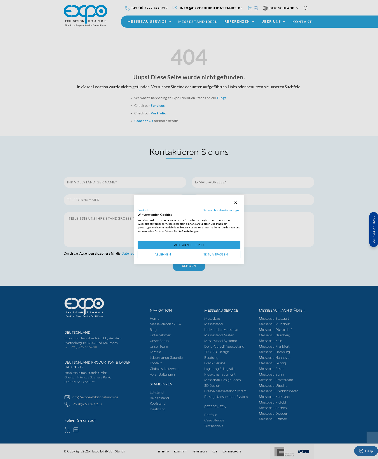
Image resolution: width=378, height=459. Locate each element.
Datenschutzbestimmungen (221, 210)
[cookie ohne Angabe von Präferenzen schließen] (235, 203)
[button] (146, 210)
